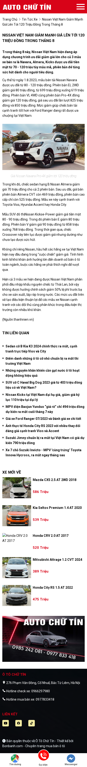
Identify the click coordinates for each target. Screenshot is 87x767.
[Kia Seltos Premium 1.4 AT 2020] (16, 515)
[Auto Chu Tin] (27, 6)
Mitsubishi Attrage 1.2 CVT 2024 (57, 559)
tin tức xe (30, 19)
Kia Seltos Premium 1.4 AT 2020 (57, 508)
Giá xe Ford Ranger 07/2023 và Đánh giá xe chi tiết (43, 419)
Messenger (71, 764)
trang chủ (9, 19)
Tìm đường (15, 764)
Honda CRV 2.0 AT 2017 (50, 535)
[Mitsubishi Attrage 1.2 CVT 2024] (16, 567)
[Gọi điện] (43, 756)
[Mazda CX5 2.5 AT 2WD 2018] (16, 487)
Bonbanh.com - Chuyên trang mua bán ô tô (33, 746)
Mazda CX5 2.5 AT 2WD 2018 (54, 480)
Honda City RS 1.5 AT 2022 (53, 587)
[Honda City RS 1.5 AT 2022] (16, 595)
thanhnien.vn (23, 319)
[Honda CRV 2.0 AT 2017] (16, 538)
